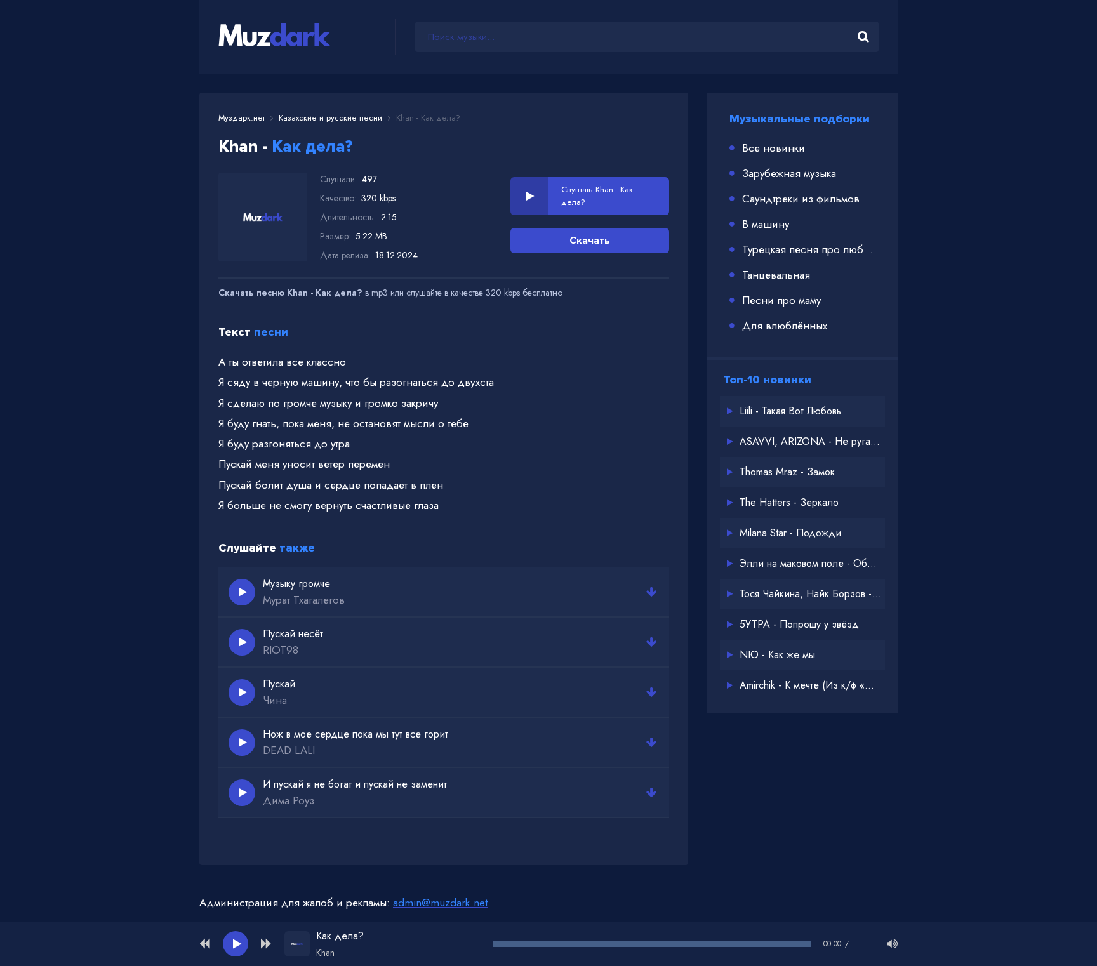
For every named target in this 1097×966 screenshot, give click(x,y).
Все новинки (773, 147)
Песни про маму (781, 300)
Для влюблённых (784, 325)
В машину (765, 224)
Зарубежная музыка (789, 173)
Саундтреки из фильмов (801, 198)
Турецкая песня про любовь (810, 249)
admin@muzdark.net (440, 902)
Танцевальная (776, 274)
